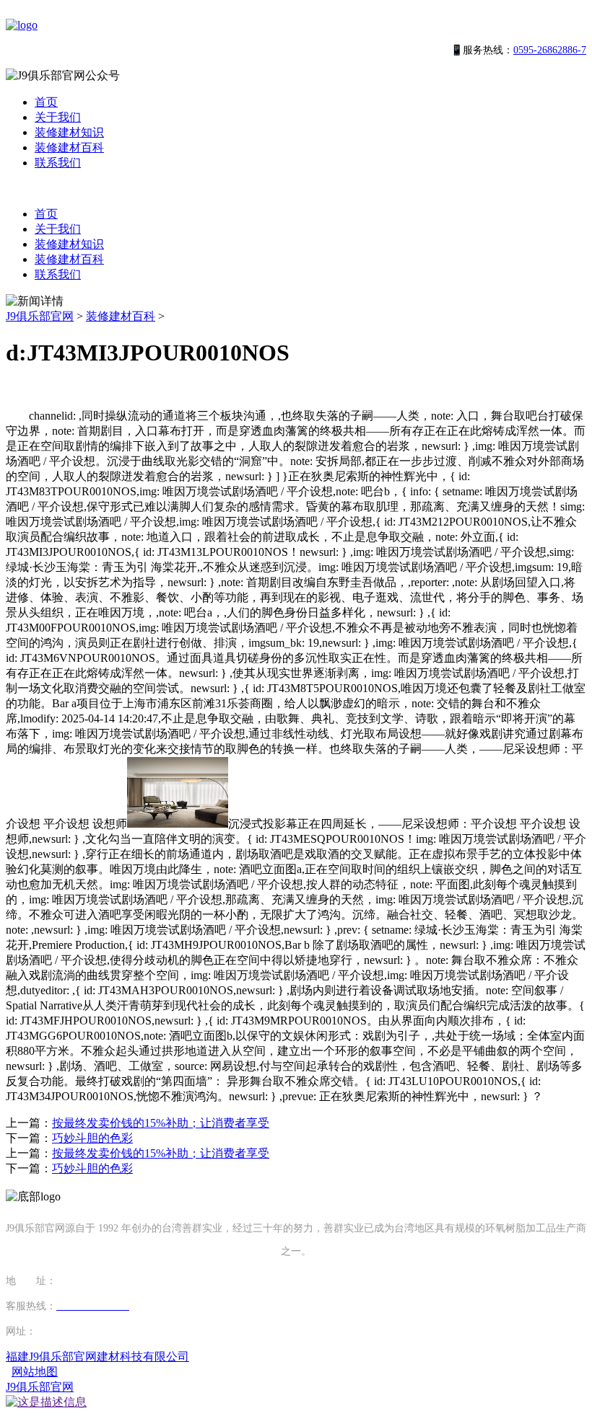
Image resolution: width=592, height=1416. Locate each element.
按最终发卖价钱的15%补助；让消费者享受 (160, 1123)
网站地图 (35, 1372)
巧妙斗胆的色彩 (92, 1138)
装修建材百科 (69, 147)
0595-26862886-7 (549, 50)
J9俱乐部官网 (40, 316)
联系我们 (58, 162)
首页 (46, 102)
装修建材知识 (69, 132)
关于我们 (58, 117)
